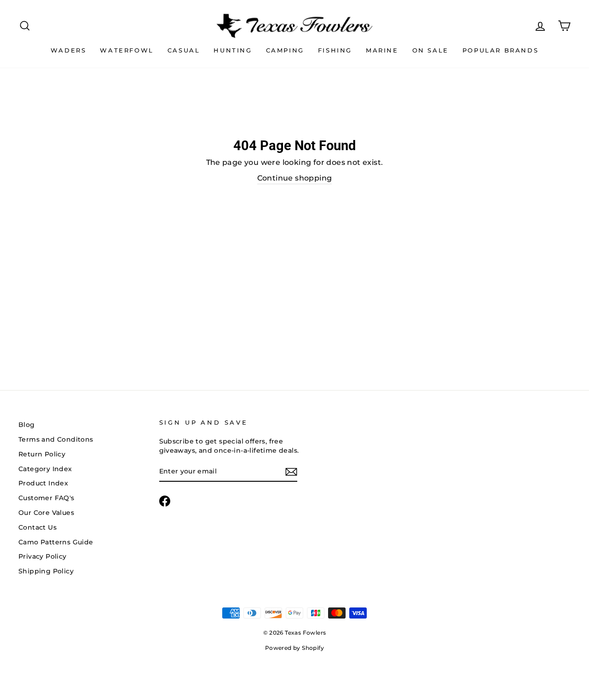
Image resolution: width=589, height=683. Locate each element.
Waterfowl (126, 50)
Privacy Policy (42, 556)
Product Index (43, 483)
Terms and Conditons (55, 439)
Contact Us (37, 527)
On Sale (430, 50)
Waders (69, 50)
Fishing (335, 50)
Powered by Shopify (294, 647)
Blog (26, 424)
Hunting (233, 50)
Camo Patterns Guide (55, 542)
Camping (285, 50)
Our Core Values (46, 512)
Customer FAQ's (46, 498)
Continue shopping (294, 178)
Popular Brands (500, 50)
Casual (183, 50)
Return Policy (41, 454)
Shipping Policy (46, 571)
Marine (382, 50)
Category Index (45, 469)
